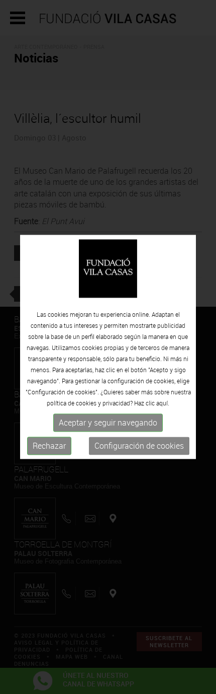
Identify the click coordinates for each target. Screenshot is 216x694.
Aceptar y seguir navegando (108, 422)
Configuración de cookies (139, 445)
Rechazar (49, 445)
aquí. (162, 403)
